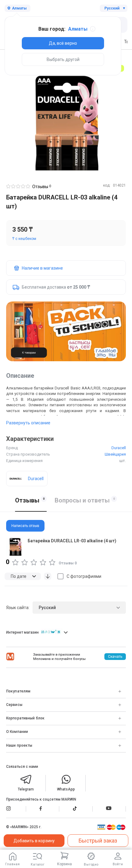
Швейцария (115, 454)
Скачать (115, 656)
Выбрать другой (63, 59)
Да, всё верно (63, 43)
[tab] (66, 526)
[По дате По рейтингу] (23, 576)
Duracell (118, 447)
